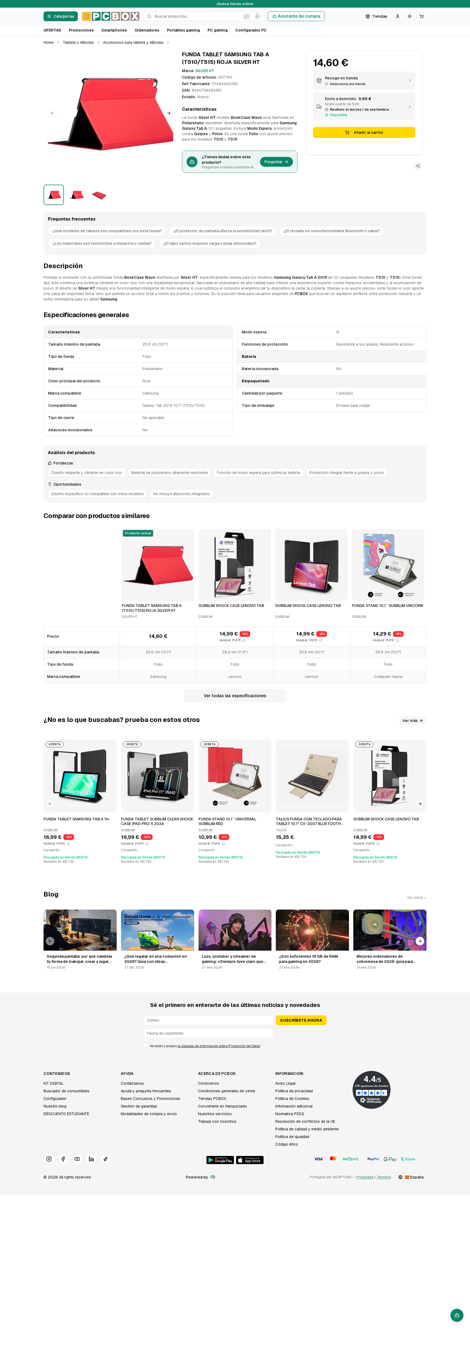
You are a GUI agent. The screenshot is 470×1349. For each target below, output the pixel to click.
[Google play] (220, 1160)
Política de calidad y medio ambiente (307, 1129)
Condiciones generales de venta (226, 1090)
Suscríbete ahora (301, 1020)
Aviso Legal (285, 1083)
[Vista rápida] (129, 594)
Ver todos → (416, 897)
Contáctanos (132, 1083)
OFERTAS (52, 30)
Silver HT (204, 70)
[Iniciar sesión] (398, 16)
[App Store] (250, 1160)
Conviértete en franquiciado (222, 1106)
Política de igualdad (292, 1136)
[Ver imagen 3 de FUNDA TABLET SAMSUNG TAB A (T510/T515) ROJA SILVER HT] (99, 195)
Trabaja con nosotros (217, 1121)
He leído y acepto (206, 1046)
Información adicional (294, 1106)
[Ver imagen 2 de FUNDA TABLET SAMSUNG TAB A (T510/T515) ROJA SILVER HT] (76, 195)
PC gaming (218, 30)
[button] (111, 113)
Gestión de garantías (139, 1106)
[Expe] (212, 1177)
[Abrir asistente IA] (456, 1315)
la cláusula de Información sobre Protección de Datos (219, 1046)
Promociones (81, 30)
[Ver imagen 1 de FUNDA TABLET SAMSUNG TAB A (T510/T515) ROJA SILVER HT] (54, 195)
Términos (383, 1177)
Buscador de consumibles (66, 1090)
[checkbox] (146, 1045)
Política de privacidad (294, 1090)
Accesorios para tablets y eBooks (133, 42)
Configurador (55, 1098)
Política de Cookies (292, 1098)
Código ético (286, 1144)
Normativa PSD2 (289, 1113)
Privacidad (364, 1177)
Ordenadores (147, 30)
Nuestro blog (55, 1106)
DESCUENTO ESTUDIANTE (66, 1113)
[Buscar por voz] (257, 16)
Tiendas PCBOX (212, 1098)
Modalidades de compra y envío (149, 1113)
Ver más (410, 720)
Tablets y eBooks (78, 42)
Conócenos (208, 1083)
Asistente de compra (299, 16)
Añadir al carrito (368, 132)
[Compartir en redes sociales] (417, 166)
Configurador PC (251, 30)
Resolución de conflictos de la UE (305, 1121)
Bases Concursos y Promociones (150, 1098)
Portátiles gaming (183, 30)
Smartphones (114, 30)
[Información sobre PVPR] (244, 640)
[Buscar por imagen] (246, 16)
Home (49, 42)
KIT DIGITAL (54, 1083)
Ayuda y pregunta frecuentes (146, 1090)
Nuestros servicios (215, 1113)
